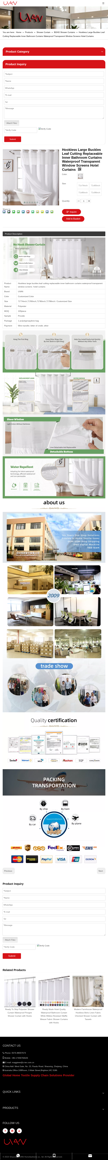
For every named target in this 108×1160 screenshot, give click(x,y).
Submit (13, 139)
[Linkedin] (12, 1130)
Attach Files (11, 123)
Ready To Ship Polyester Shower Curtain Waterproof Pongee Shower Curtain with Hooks (19, 1012)
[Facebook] (5, 1130)
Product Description (13, 234)
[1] (80, 176)
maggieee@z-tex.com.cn (23, 1062)
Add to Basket (73, 219)
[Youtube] (19, 1130)
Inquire (73, 212)
